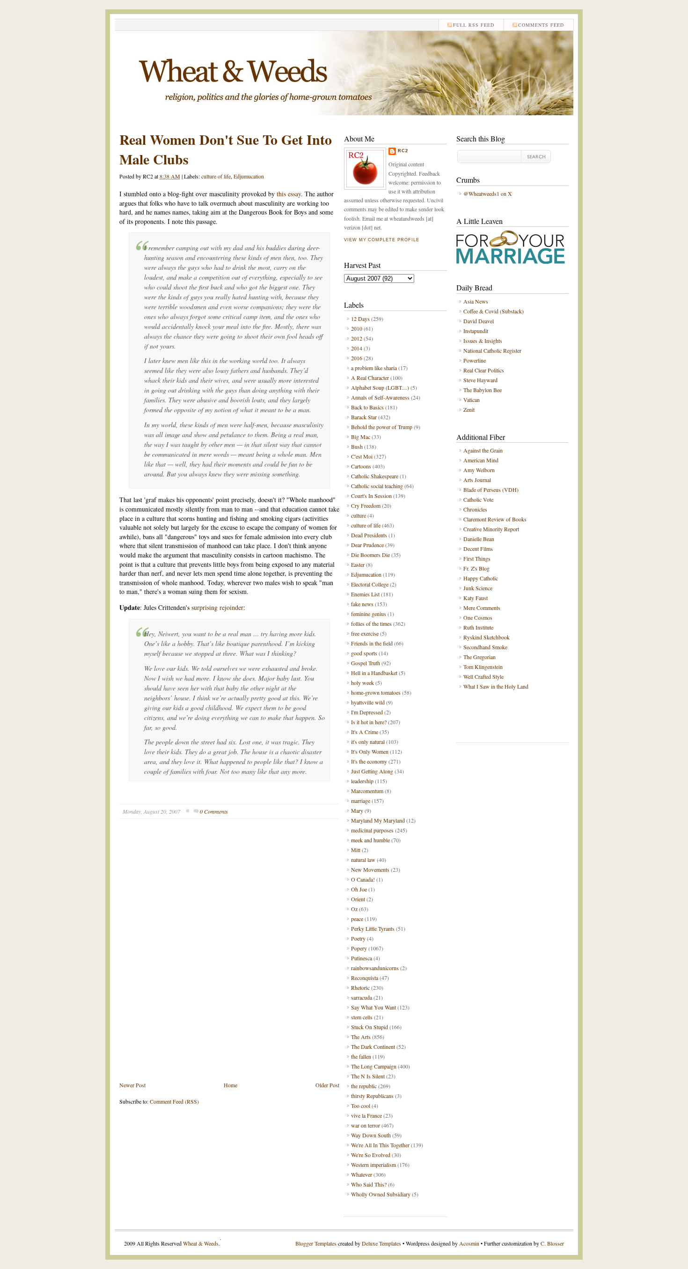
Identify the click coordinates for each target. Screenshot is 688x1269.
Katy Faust (475, 597)
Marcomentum (367, 790)
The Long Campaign (373, 1066)
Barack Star (364, 417)
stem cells (362, 1017)
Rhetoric (360, 987)
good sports (364, 653)
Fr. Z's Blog (476, 568)
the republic (364, 1086)
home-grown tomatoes (376, 692)
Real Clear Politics (483, 370)
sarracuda (361, 997)
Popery (359, 948)
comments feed (541, 25)
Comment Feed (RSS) (174, 1101)
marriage (360, 800)
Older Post (327, 1085)
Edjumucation (249, 176)
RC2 (403, 150)
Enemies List (365, 594)
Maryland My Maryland (378, 820)
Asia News (475, 301)
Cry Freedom (366, 505)
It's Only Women (369, 751)
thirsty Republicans (372, 1095)
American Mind (480, 460)
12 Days (360, 318)
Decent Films (478, 548)
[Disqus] (229, 957)
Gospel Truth (365, 663)
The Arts (361, 1036)
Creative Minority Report (491, 529)
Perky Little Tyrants (373, 928)
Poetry (358, 938)
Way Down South (371, 1135)
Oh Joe (359, 889)
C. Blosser (552, 1243)
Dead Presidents (369, 535)
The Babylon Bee (482, 389)
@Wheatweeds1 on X (487, 193)
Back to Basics (367, 407)
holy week (362, 682)
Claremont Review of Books (495, 519)
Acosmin (469, 1243)
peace (357, 918)
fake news (362, 604)
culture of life (216, 176)
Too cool (360, 1105)
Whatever (361, 1174)
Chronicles (475, 509)
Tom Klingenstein (483, 666)
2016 (356, 358)
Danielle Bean (478, 538)
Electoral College (369, 584)
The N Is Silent (368, 1076)
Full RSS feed (473, 25)
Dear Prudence (367, 545)
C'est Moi (362, 456)
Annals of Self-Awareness (380, 397)
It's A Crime (364, 731)
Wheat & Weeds (201, 1243)
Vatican (471, 399)
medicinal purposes (372, 830)
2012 (356, 338)
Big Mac (360, 436)
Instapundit (475, 330)
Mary (357, 810)
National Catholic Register (492, 350)
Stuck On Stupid (369, 1027)
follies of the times (371, 623)
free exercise (365, 633)
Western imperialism (373, 1164)
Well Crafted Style (483, 676)
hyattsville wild (368, 702)
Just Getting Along (372, 771)
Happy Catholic (480, 578)
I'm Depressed (367, 712)
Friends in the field (372, 643)
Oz (354, 909)
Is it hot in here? (369, 722)
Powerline (474, 360)
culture (358, 515)
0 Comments (214, 811)
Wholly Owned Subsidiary (380, 1194)
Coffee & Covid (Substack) (493, 311)
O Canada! (363, 879)
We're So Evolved (370, 1154)
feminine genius (368, 613)
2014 (356, 348)
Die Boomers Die (370, 554)
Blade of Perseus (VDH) (491, 489)
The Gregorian (479, 656)
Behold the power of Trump (381, 426)
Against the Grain (483, 450)
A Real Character (370, 377)
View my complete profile (381, 239)
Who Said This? (369, 1184)
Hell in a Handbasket (374, 672)
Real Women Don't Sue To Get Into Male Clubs (225, 149)
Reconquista (364, 977)
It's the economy (369, 761)
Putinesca (361, 958)
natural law (363, 859)
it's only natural (368, 741)
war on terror (365, 1125)
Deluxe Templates (381, 1243)
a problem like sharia (374, 367)
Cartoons (361, 466)
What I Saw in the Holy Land (495, 686)
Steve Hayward (480, 380)
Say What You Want (373, 1007)
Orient (358, 899)
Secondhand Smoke (485, 647)
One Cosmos (477, 617)
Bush (357, 446)
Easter (358, 564)
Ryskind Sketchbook (486, 637)
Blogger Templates (316, 1243)
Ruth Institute (478, 627)
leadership (362, 781)
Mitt (355, 849)
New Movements (370, 869)
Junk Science (477, 588)
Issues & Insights (482, 340)
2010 (356, 328)
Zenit (469, 409)
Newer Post (132, 1085)
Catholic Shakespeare (374, 476)
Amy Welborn (479, 470)
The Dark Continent (373, 1046)
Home (230, 1085)
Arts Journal (477, 479)
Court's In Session (371, 495)
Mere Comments (481, 607)
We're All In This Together (380, 1145)
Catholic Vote (478, 499)
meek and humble (370, 840)
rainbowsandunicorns (375, 968)
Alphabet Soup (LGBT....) (380, 387)
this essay (289, 193)
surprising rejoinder (217, 607)
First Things (476, 558)
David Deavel (478, 321)
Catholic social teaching (377, 486)
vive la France (366, 1115)
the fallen (361, 1056)
